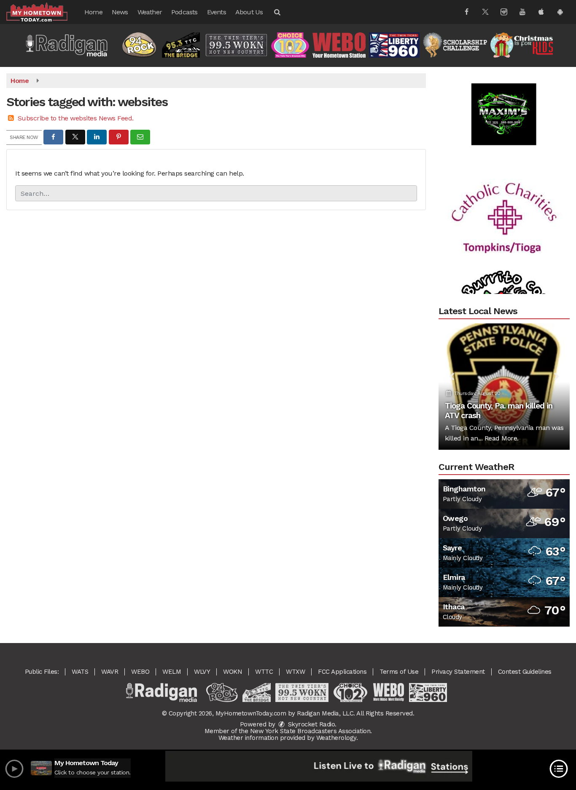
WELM (171, 671)
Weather (149, 12)
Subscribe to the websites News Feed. (76, 118)
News (120, 12)
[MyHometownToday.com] (43, 12)
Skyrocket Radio (310, 724)
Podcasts (184, 12)
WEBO (140, 671)
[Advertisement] (504, 101)
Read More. (501, 438)
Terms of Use (399, 671)
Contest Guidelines (525, 671)
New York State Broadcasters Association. (311, 731)
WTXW (295, 671)
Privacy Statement (458, 671)
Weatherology (336, 738)
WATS (80, 671)
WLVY (202, 671)
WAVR (109, 671)
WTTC (264, 671)
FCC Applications (342, 671)
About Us (249, 12)
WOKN (232, 671)
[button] (276, 12)
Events (216, 12)
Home (93, 12)
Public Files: (42, 671)
